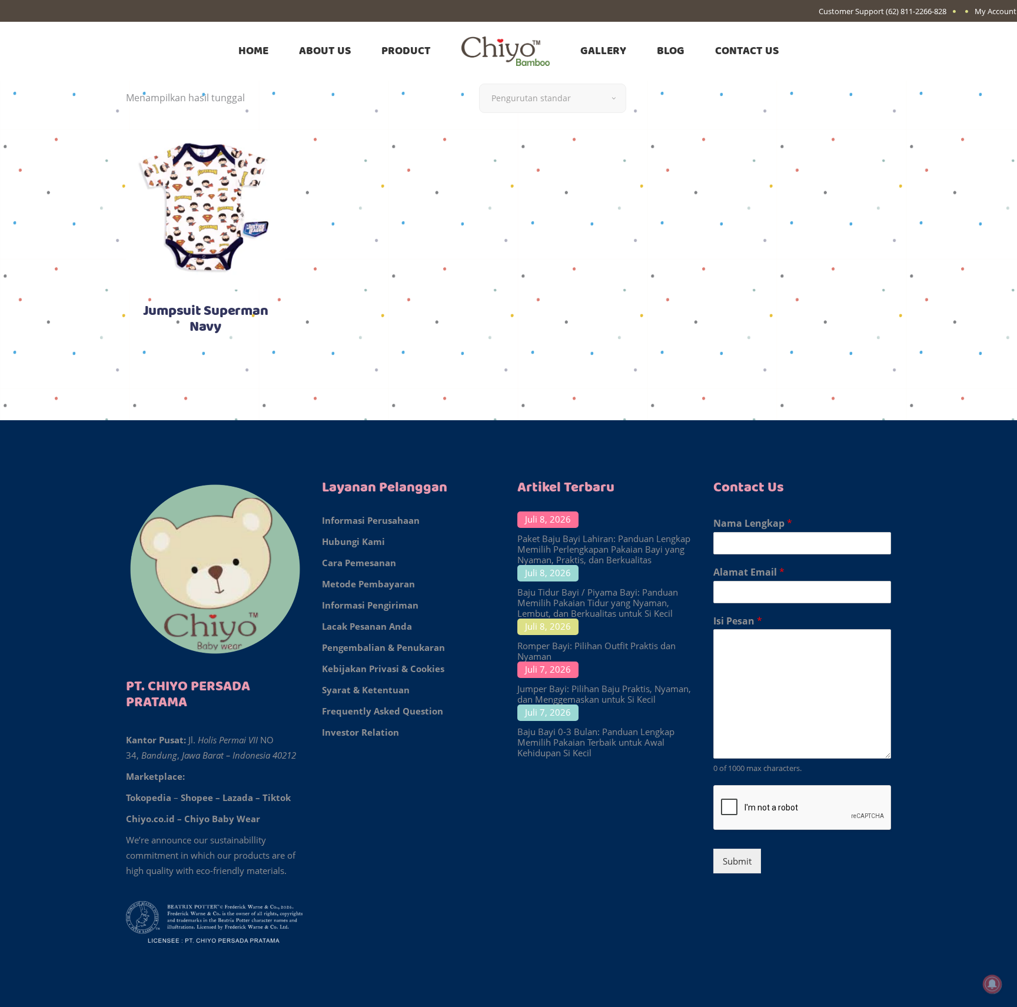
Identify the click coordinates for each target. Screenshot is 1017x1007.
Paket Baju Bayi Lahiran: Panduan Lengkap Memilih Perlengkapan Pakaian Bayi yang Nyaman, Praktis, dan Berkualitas (603, 549)
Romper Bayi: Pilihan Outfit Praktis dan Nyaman (596, 651)
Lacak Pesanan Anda (367, 626)
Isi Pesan (737, 621)
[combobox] (552, 98)
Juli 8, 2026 (548, 519)
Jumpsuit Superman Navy (205, 319)
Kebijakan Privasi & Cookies (383, 668)
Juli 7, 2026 (548, 669)
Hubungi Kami (353, 541)
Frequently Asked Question (382, 711)
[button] (37, 972)
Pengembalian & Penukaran (383, 647)
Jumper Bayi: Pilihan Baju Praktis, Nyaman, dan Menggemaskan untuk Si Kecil (604, 694)
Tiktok (276, 797)
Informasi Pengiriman (370, 605)
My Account (995, 11)
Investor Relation (360, 732)
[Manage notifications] (992, 984)
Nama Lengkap (752, 523)
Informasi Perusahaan (371, 520)
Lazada (237, 797)
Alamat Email (749, 572)
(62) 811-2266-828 (916, 11)
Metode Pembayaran (368, 584)
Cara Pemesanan (359, 563)
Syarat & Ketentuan (366, 690)
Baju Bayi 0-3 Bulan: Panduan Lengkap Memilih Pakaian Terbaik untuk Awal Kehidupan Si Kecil (595, 742)
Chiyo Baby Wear (222, 819)
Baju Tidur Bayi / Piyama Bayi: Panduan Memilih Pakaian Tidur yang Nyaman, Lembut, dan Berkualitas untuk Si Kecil (597, 602)
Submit (737, 861)
